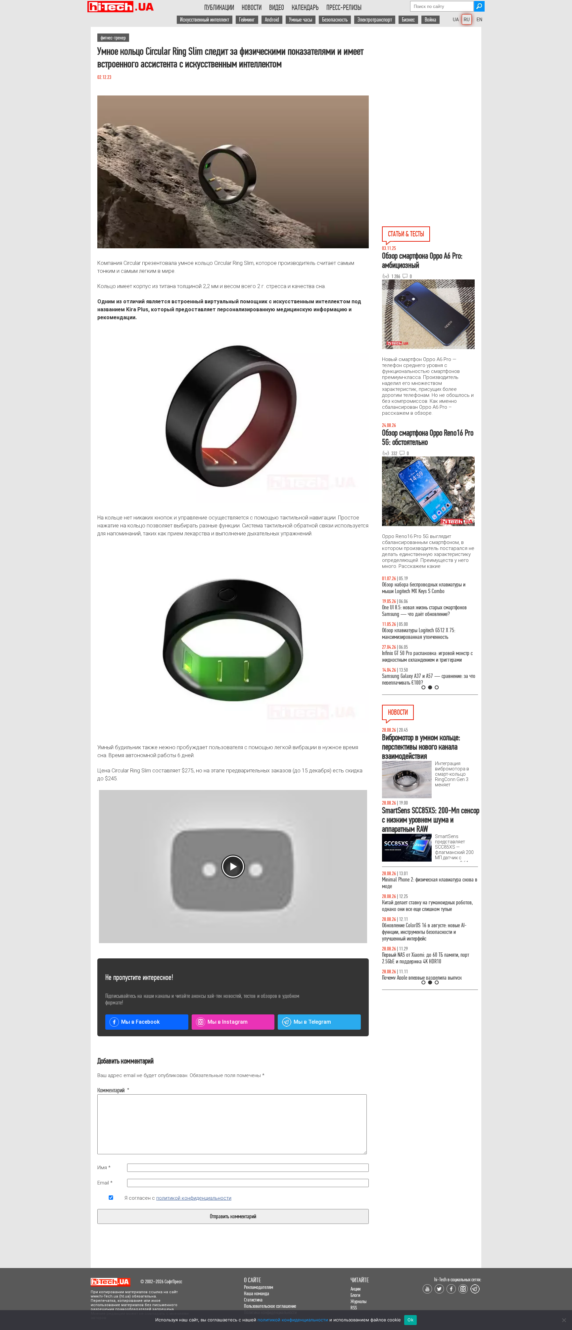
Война (430, 19)
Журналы (358, 1301)
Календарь (305, 7)
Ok (410, 1319)
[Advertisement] (431, 86)
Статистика (253, 1300)
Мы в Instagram (228, 1022)
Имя (104, 1168)
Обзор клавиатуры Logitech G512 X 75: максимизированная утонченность (418, 633)
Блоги (355, 1295)
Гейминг (247, 19)
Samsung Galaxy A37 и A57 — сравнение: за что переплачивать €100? (428, 679)
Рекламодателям (258, 1287)
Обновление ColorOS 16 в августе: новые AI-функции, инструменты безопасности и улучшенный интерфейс (424, 932)
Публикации (219, 7)
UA (456, 19)
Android (272, 19)
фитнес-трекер (113, 37)
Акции (355, 1289)
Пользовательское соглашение (270, 1306)
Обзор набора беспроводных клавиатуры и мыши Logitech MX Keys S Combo (423, 588)
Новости (252, 7)
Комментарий (110, 1090)
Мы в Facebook (140, 1022)
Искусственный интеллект (204, 19)
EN (479, 19)
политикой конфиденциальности (193, 1198)
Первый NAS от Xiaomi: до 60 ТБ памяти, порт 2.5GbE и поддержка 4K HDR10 (425, 958)
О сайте (252, 1280)
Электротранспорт (375, 19)
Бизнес (408, 19)
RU (467, 19)
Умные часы (300, 19)
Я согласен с (177, 1198)
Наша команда (256, 1293)
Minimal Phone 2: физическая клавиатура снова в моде (429, 883)
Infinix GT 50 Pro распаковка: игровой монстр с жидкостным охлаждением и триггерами (427, 656)
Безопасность (335, 19)
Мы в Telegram (312, 1022)
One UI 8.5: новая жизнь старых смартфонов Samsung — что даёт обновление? (424, 611)
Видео (276, 7)
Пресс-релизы (343, 7)
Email (105, 1183)
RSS (354, 1307)
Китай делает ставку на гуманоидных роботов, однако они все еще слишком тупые (427, 906)
